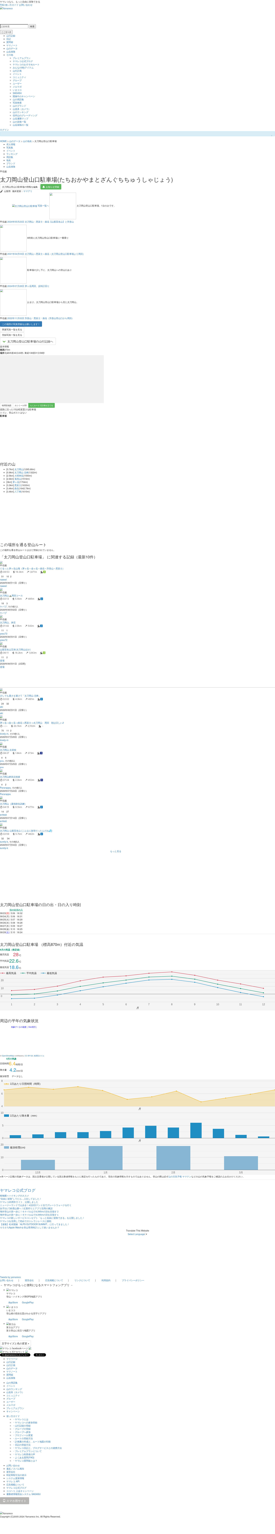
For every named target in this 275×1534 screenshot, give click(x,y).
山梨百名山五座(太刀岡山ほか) (15, 649)
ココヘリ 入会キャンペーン (20, 1490)
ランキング (12, 153)
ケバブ (3, 606)
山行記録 (10, 35)
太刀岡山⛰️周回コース (11, 595)
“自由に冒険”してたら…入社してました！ (21, 1198)
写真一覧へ (43, 205)
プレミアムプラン (22, 58)
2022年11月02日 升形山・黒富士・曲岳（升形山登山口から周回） (40, 318)
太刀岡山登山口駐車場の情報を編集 (20, 186)
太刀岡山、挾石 (8, 622)
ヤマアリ (27, 191)
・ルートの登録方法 (23, 1438)
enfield (3, 814)
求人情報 (10, 144)
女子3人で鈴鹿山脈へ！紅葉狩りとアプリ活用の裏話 (26, 1208)
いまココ (17, 89)
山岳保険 (10, 51)
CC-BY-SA (29, 1055)
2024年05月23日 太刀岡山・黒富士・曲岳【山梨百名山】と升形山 (40, 221)
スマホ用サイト (16, 1500)
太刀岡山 (18, 469)
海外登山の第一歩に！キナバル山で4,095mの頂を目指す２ (29, 1211)
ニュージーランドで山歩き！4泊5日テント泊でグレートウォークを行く (36, 1205)
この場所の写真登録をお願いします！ (21, 324)
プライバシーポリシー (133, 1280)
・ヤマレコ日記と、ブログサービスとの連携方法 (37, 1447)
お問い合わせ (25, 4)
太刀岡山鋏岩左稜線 (10, 776)
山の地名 (27, 141)
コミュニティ (19, 77)
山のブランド (19, 105)
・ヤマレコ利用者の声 (24, 1454)
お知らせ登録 (52, 186)
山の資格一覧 (19, 121)
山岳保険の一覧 (20, 124)
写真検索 (17, 102)
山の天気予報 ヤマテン (179, 1176)
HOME (3, 141)
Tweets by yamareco (10, 1277)
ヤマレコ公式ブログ (23, 61)
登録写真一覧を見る (12, 334)
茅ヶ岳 (16, 482)
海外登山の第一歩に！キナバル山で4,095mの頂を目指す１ (29, 1214)
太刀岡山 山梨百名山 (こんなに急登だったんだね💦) (26, 830)
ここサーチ (6, 32)
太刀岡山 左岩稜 (8, 749)
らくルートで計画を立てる (41, 405)
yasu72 (3, 633)
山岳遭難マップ (20, 118)
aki (1, 706)
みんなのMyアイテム (23, 67)
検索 (32, 26)
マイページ (12, 1358)
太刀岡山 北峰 (21, 472)
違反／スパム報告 (15, 1468)
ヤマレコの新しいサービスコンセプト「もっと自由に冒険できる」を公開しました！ (42, 1217)
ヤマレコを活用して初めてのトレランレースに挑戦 (25, 1221)
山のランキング (20, 112)
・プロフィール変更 (23, 1435)
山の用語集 (18, 99)
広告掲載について (54, 1280)
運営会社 (29, 1280)
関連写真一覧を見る (12, 329)
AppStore (13, 1302)
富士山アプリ (13, 1327)
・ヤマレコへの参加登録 (25, 1422)
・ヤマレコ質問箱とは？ (25, 1460)
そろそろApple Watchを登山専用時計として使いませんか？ (29, 1227)
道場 (2, 660)
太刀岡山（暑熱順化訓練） (13, 803)
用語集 (9, 157)
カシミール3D (21, 405)
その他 (9, 54)
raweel (3, 579)
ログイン (4, 129)
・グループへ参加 (22, 1432)
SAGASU (17, 93)
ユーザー (17, 83)
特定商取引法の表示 (16, 1475)
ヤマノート (12, 45)
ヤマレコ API (12, 1481)
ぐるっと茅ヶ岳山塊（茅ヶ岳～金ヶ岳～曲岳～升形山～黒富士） (32, 568)
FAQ (2, 4)
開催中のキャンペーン (24, 96)
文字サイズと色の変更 (15, 1343)
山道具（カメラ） (22, 108)
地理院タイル (39, 1055)
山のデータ (12, 48)
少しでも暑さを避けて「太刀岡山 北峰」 (20, 695)
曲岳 (16, 488)
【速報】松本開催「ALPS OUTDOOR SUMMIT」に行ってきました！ (35, 1224)
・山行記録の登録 (22, 1425)
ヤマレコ (10, 1293)
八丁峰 (17, 491)
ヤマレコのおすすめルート (26, 64)
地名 (8, 160)
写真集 (9, 147)
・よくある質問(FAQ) (23, 1457)
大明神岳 (18, 475)
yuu (2, 760)
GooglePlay (28, 1302)
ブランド (10, 163)
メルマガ (17, 86)
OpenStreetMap (8, 1055)
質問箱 (9, 42)
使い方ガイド (11, 4)
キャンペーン (13, 1411)
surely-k (4, 841)
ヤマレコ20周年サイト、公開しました (19, 1201)
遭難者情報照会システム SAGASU (23, 1494)
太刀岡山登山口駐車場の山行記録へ (30, 341)
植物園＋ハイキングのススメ (14, 1195)
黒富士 (17, 485)
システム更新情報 (15, 1478)
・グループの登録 (22, 1428)
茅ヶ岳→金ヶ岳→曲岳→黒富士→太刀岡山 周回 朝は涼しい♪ (32, 722)
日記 (8, 38)
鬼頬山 (17, 478)
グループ (17, 80)
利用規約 (106, 1280)
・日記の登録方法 (22, 1444)
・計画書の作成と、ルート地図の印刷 (32, 1441)
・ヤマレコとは (20, 1419)
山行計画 (17, 70)
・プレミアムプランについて (27, 1451)
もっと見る (115, 851)
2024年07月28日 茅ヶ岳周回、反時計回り (28, 286)
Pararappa (5, 787)
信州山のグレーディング (25, 115)
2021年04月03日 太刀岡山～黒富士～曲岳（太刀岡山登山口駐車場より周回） (46, 253)
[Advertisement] (95, 677)
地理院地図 (6, 405)
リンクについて (82, 1280)
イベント (17, 73)
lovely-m (4, 733)
